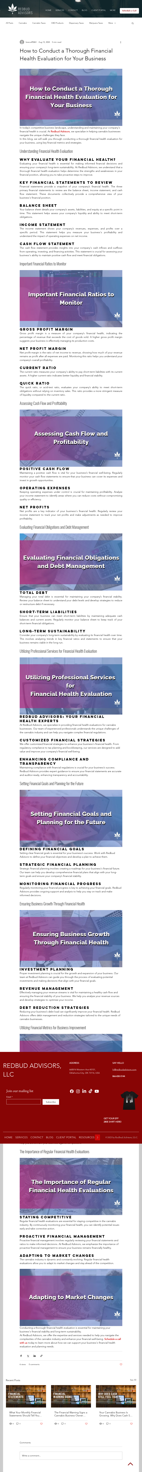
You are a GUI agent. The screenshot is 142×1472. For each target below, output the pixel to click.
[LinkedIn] (84, 1091)
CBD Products (57, 23)
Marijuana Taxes (96, 23)
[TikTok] (90, 1091)
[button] (132, 23)
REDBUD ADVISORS (25, 10)
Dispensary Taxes (76, 23)
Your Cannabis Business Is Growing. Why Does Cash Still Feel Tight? (115, 1414)
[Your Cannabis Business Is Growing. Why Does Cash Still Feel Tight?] (116, 1396)
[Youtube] (96, 1091)
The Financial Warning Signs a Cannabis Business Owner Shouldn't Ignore (70, 1414)
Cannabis (23, 23)
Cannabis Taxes (39, 23)
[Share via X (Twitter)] (27, 1356)
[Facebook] (71, 1091)
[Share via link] (41, 1356)
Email (9, 1097)
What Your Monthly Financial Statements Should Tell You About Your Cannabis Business (25, 1414)
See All (133, 1380)
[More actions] (120, 42)
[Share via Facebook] (21, 1356)
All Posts (9, 23)
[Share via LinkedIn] (34, 1356)
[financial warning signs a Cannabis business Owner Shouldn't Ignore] (71, 1396)
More (110, 23)
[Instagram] (78, 1091)
